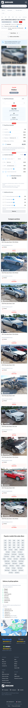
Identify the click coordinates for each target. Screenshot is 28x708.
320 (14, 545)
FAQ (3, 672)
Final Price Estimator (9, 98)
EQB (18, 556)
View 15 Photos (7, 62)
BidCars (3, 10)
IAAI (20, 21)
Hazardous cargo (9, 199)
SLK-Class (7, 570)
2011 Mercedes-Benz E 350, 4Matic (10, 242)
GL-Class (16, 558)
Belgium (6, 592)
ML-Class (12, 565)
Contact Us (4, 665)
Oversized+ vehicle (10, 205)
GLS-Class (15, 563)
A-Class (10, 549)
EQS (4, 558)
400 (5, 547)
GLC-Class (14, 561)
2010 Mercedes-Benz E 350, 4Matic (10, 518)
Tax (4, 162)
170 (9, 540)
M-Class (5, 565)
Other (23, 565)
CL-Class (20, 552)
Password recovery (18, 678)
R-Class (7, 568)
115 (5, 540)
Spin (15, 62)
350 (18, 545)
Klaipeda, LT (7, 613)
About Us (4, 661)
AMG (16, 549)
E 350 (3, 13)
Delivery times (5, 678)
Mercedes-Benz (19, 10)
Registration (17, 676)
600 (5, 549)
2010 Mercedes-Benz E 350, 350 (9, 426)
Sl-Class (11, 572)
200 (23, 540)
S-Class (13, 568)
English (19, 701)
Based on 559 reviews (21, 643)
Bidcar (15, 665)
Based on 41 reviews (7, 643)
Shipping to (6, 137)
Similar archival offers (14, 36)
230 (9, 542)
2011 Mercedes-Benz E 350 (8, 487)
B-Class (7, 552)
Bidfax (15, 663)
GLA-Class (22, 558)
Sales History (14, 33)
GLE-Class (21, 561)
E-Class (12, 556)
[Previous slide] (3, 55)
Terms (9, 706)
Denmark (6, 595)
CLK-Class (21, 554)
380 (23, 545)
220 (5, 542)
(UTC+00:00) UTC (10, 701)
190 (18, 540)
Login (15, 674)
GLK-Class (7, 563)
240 (14, 542)
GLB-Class (7, 561)
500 (18, 547)
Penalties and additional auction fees (8, 149)
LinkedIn (21, 689)
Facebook (6, 689)
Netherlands (7, 600)
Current (3, 6)
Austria (6, 590)
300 (9, 545)
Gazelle (21, 563)
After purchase (5, 676)
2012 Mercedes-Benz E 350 (8, 395)
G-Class (9, 558)
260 (23, 542)
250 (18, 542)
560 (23, 547)
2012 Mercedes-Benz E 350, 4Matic (10, 272)
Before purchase (5, 674)
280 (5, 545)
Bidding (8, 81)
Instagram (14, 689)
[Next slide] (24, 55)
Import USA (16, 667)
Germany (6, 597)
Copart (15, 661)
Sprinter (17, 572)
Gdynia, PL (7, 612)
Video (21, 62)
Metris (17, 565)
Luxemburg (7, 598)
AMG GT (22, 549)
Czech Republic (7, 594)
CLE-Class (14, 554)
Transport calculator (6, 682)
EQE (23, 556)
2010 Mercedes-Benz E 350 (8, 303)
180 (14, 540)
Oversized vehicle (9, 202)
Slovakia (6, 602)
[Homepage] (7, 2)
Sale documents (5, 680)
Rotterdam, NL (8, 609)
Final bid (14, 105)
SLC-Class (20, 568)
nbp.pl (17, 187)
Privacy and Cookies (16, 706)
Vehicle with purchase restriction (12, 196)
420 (9, 547)
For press (4, 663)
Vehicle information (20, 81)
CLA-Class (7, 554)
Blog (3, 659)
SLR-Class (14, 570)
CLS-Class (6, 556)
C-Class (13, 552)
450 (14, 547)
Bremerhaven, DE (9, 610)
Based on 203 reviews (7, 650)
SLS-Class (21, 570)
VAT (5, 165)
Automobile (9, 10)
